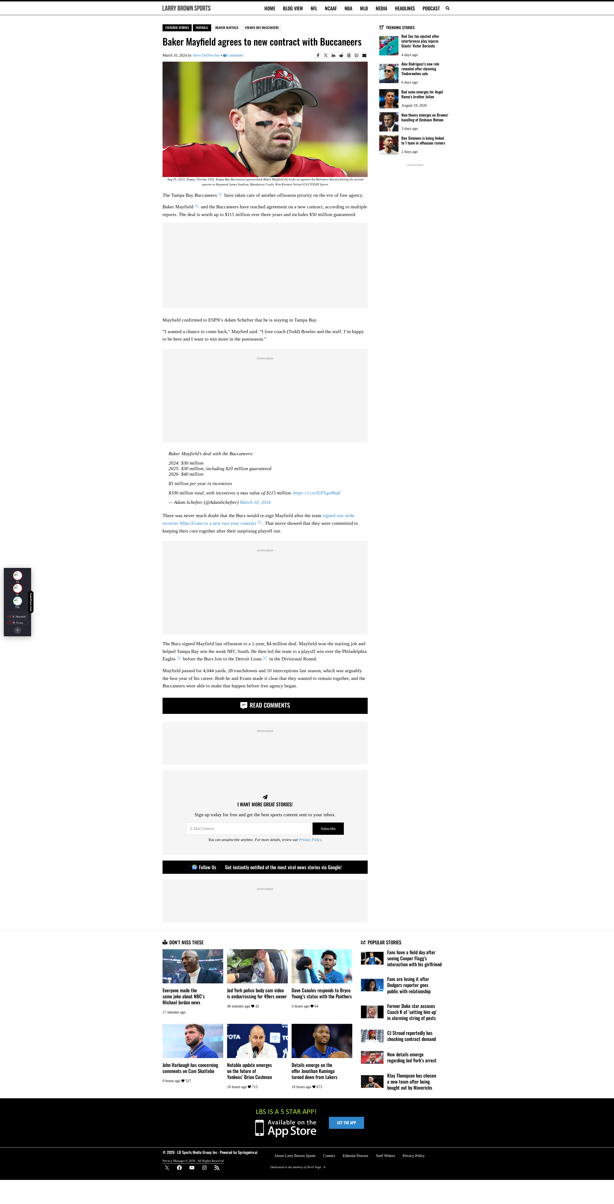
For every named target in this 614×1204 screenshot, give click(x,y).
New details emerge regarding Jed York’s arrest (412, 1057)
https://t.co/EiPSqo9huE (317, 493)
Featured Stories (177, 27)
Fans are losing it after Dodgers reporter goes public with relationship (409, 985)
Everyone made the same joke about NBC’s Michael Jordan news (184, 996)
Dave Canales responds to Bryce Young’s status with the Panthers (322, 993)
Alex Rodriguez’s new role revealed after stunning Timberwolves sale (420, 68)
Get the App (346, 1122)
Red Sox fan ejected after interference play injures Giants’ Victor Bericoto (420, 41)
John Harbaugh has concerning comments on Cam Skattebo (190, 1068)
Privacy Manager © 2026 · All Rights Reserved (193, 1161)
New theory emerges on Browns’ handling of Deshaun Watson (424, 117)
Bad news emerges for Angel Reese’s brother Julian (422, 94)
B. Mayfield (19, 616)
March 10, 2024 (255, 502)
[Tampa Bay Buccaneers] (17, 575)
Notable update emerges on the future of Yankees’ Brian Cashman (249, 1071)
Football (202, 27)
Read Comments (269, 704)
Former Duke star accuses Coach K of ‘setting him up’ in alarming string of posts (412, 1012)
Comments (235, 55)
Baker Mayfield (227, 27)
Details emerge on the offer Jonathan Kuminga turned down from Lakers (314, 1071)
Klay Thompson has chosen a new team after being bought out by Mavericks (411, 1081)
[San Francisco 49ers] (17, 588)
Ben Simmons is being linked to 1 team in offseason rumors (423, 140)
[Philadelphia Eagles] (17, 601)
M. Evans (18, 622)
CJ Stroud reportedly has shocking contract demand (411, 1036)
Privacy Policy (310, 839)
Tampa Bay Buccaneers (263, 27)
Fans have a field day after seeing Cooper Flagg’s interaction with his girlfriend (414, 958)
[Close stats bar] (17, 630)
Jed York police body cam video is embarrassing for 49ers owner (257, 993)
